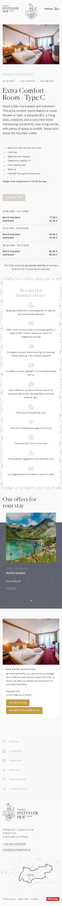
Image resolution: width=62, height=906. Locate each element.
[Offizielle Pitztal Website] (52, 899)
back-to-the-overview (18, 74)
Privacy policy (9, 899)
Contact (34, 899)
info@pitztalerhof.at (16, 850)
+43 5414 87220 (14, 844)
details (11, 588)
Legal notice (23, 899)
